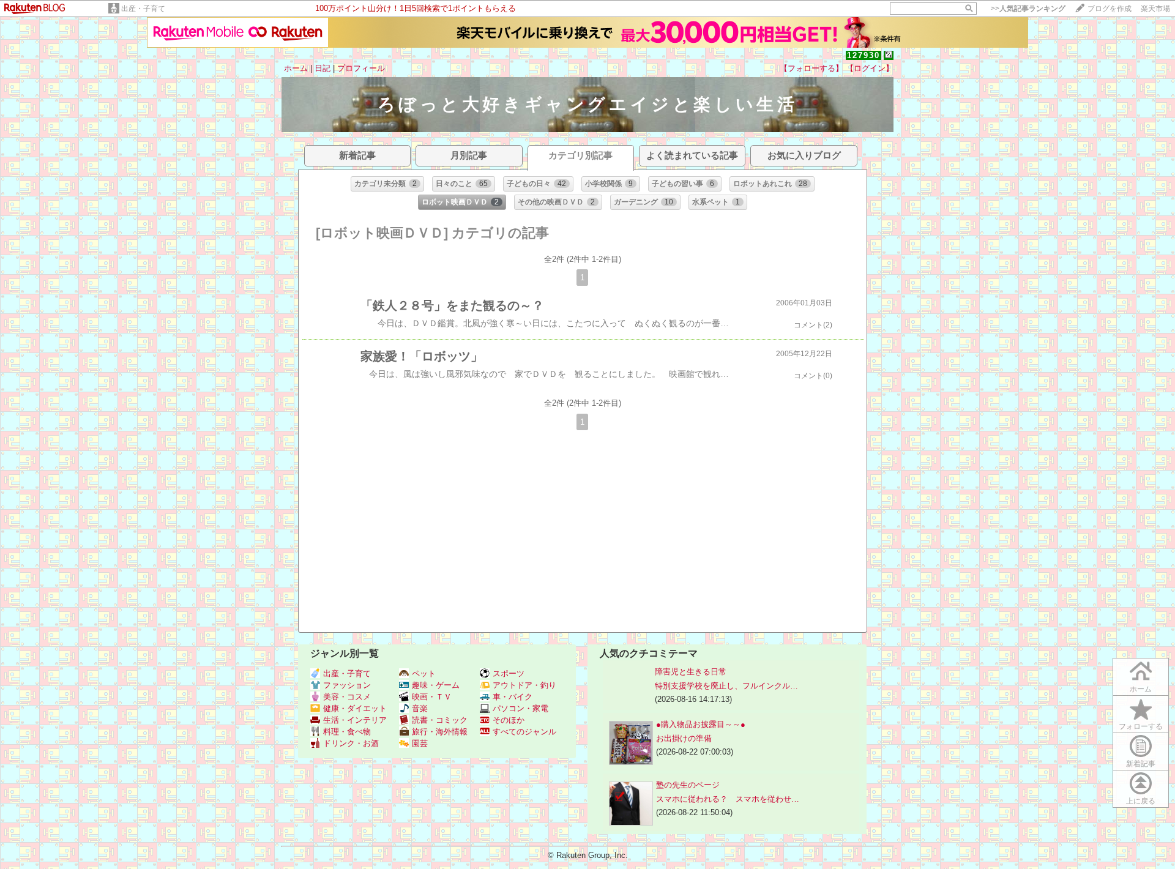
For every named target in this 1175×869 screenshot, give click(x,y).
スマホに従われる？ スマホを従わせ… (727, 799)
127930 (863, 55)
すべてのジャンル (524, 731)
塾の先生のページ (688, 784)
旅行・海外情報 (440, 731)
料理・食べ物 (347, 731)
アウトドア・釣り (524, 685)
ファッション (347, 685)
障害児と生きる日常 (690, 671)
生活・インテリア (355, 720)
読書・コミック (440, 720)
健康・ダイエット (355, 708)
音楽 (420, 708)
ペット (424, 673)
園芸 (420, 743)
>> (1028, 8)
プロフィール (361, 68)
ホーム (296, 68)
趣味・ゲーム (436, 685)
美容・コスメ (347, 696)
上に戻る (1140, 801)
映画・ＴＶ (432, 696)
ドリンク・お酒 (351, 743)
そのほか (508, 720)
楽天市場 (1155, 8)
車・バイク (512, 696)
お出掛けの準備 (684, 738)
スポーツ (508, 673)
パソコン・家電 (520, 708)
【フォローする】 (811, 68)
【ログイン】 (869, 68)
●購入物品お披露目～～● (700, 724)
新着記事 (1140, 763)
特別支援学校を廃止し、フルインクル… (726, 685)
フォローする (1141, 726)
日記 (322, 68)
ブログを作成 (1109, 8)
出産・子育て (143, 8)
